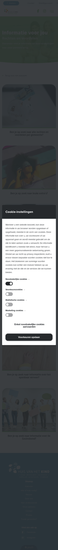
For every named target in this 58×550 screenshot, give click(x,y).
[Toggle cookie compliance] (9, 294)
